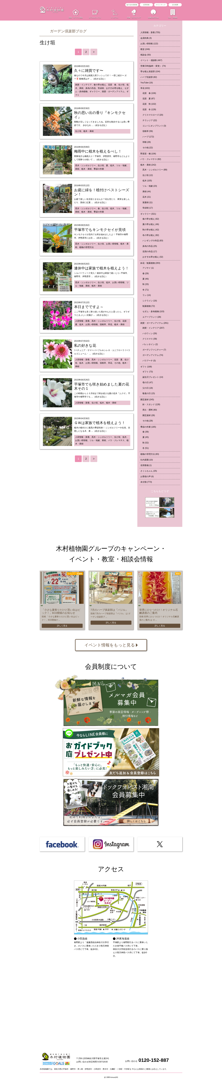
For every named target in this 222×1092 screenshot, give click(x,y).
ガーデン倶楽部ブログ (68, 31)
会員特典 (146, 38)
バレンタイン (150, 344)
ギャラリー (148, 214)
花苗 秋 (149, 104)
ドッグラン (114, 17)
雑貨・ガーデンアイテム (154, 323)
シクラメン (149, 301)
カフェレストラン (95, 17)
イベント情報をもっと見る (109, 645)
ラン (146, 295)
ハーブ (148, 137)
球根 (146, 142)
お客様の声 (147, 476)
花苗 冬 (149, 109)
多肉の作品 (149, 246)
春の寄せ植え (150, 219)
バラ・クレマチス (150, 159)
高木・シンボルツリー (154, 170)
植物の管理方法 (149, 454)
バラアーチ (149, 361)
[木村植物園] (52, 9)
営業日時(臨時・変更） (153, 66)
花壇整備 (146, 465)
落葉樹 (147, 202)
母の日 (147, 382)
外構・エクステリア (134, 17)
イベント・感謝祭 (151, 60)
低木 (147, 181)
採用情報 (146, 5)
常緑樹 (147, 208)
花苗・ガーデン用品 (76, 17)
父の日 (147, 388)
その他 (147, 148)
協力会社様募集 (132, 5)
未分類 (146, 482)
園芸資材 (147, 399)
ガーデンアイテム (152, 355)
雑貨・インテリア (153, 328)
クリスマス (149, 339)
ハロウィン (149, 333)
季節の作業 (148, 427)
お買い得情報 (149, 44)
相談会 (145, 55)
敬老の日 (148, 393)
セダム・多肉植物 (153, 311)
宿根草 (147, 131)
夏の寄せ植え (150, 224)
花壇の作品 (149, 251)
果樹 (146, 191)
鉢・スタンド (151, 404)
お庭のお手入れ (153, 17)
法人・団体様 (172, 17)
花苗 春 (149, 93)
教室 (145, 49)
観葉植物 (148, 306)
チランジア (149, 120)
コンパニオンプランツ (154, 126)
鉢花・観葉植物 (150, 263)
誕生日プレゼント (152, 377)
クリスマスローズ (152, 115)
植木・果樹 (148, 165)
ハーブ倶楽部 (148, 77)
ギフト (146, 367)
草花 (145, 88)
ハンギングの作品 (152, 240)
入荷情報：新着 (150, 32)
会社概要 (175, 5)
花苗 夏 (148, 98)
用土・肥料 (149, 410)
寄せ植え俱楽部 (150, 71)
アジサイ (148, 268)
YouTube (146, 83)
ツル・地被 (149, 186)
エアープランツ (151, 317)
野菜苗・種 (148, 154)
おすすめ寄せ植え (152, 257)
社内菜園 (146, 460)
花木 (146, 197)
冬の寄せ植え (150, 235)
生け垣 (147, 175)
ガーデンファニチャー (154, 350)
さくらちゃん (148, 471)
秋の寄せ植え (150, 230)
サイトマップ (160, 5)
